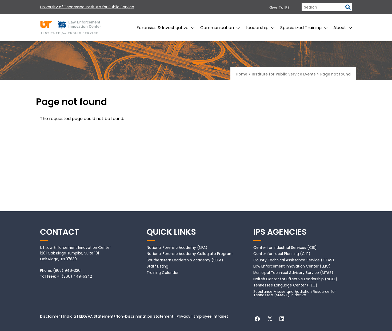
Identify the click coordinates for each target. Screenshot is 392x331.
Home (241, 74)
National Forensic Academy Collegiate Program (190, 253)
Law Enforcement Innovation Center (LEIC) (292, 266)
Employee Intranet (211, 316)
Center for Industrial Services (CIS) (285, 247)
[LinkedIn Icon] (282, 319)
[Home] (70, 26)
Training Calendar (163, 272)
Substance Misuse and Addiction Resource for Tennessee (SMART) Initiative (294, 293)
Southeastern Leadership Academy (178, 260)
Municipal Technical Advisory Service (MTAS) (293, 272)
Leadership (257, 28)
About (339, 28)
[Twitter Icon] (270, 319)
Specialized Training (301, 28)
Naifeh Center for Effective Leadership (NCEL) (295, 279)
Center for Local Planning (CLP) (281, 253)
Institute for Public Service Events (284, 74)
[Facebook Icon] (257, 319)
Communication (217, 28)
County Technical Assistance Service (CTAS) (293, 260)
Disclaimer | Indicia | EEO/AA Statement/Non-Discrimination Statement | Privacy (115, 316)
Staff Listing (157, 266)
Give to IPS (279, 7)
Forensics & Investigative (163, 28)
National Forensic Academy (171, 247)
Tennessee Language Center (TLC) (285, 285)
